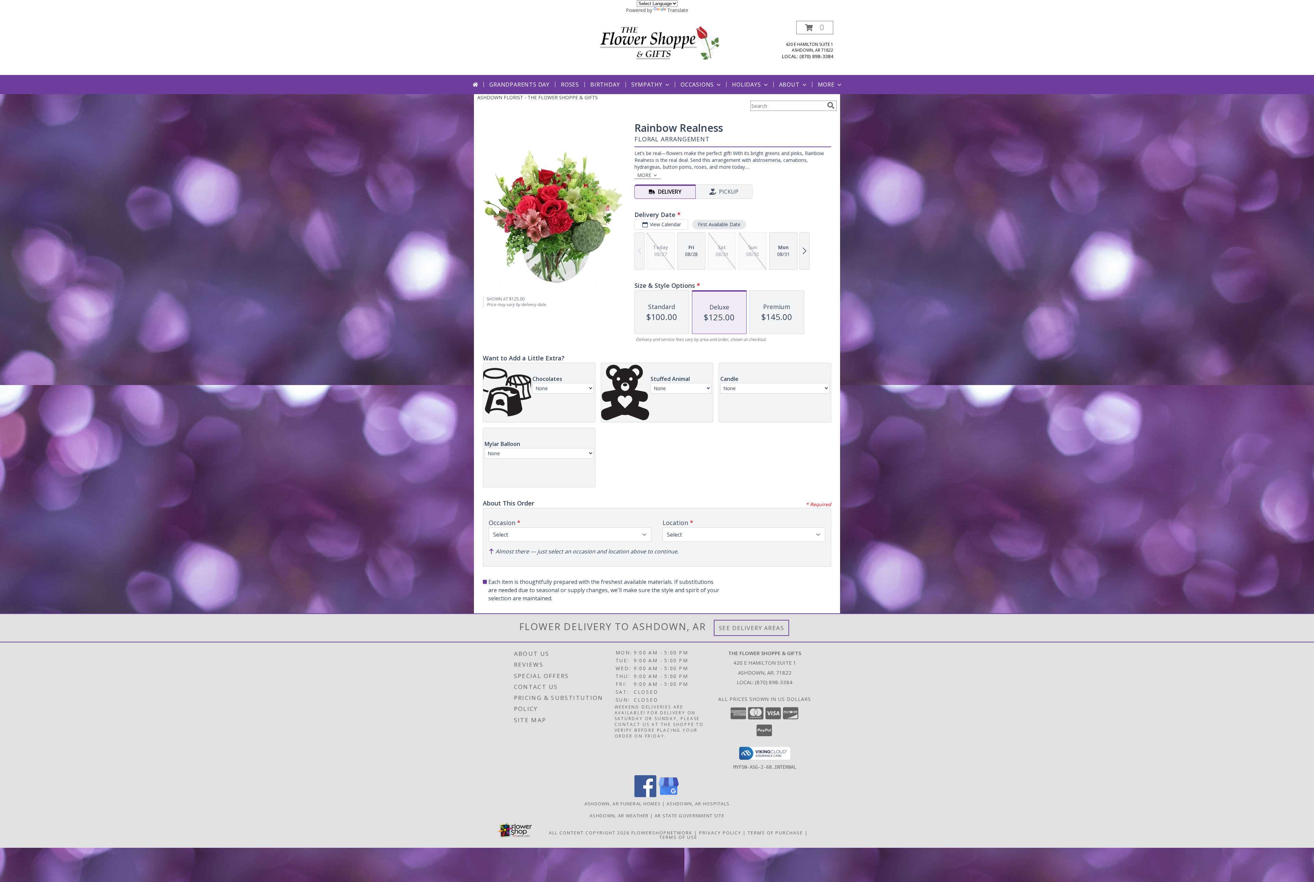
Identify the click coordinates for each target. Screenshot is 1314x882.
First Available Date (719, 224)
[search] (830, 105)
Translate (677, 10)
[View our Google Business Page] (669, 795)
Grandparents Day (519, 84)
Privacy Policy (720, 833)
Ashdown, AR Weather (619, 816)
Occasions (697, 84)
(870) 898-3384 (816, 56)
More (826, 84)
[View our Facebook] (645, 795)
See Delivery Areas (751, 628)
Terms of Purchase (775, 833)
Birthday (605, 84)
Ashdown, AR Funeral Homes (622, 804)
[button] (814, 27)
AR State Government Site (689, 816)
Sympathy (646, 84)
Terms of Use (678, 837)
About (789, 84)
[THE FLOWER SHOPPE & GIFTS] (659, 42)
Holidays (746, 84)
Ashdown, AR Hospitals (698, 804)
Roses (570, 84)
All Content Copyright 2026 (589, 833)
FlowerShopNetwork (662, 833)
